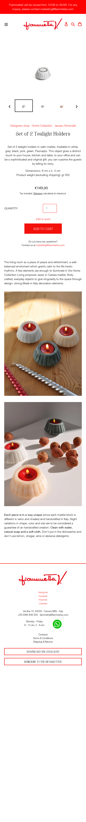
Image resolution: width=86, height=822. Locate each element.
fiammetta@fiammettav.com (54, 614)
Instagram (43, 592)
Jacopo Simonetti (65, 125)
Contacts (43, 634)
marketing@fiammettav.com (50, 245)
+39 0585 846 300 (28, 614)
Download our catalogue (43, 651)
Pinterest (43, 599)
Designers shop (20, 125)
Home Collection (42, 125)
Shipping (37, 193)
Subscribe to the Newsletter (43, 661)
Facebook (43, 596)
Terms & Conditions (43, 638)
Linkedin (43, 603)
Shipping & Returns (43, 641)
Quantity (11, 208)
